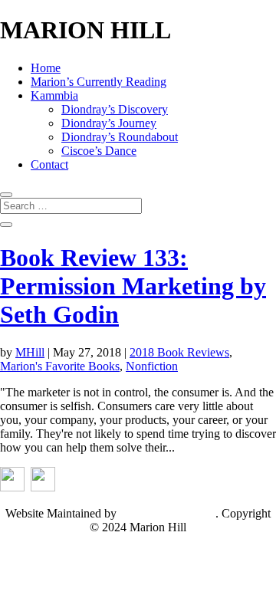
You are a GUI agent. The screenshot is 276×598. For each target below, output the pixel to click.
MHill (29, 352)
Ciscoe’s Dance (98, 150)
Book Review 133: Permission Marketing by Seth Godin (133, 286)
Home (46, 67)
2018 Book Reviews (179, 352)
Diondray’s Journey (108, 123)
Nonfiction (152, 366)
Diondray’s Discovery (114, 109)
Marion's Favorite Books (60, 366)
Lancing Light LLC (167, 513)
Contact (49, 164)
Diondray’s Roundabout (119, 136)
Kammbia (54, 95)
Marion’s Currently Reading (98, 81)
